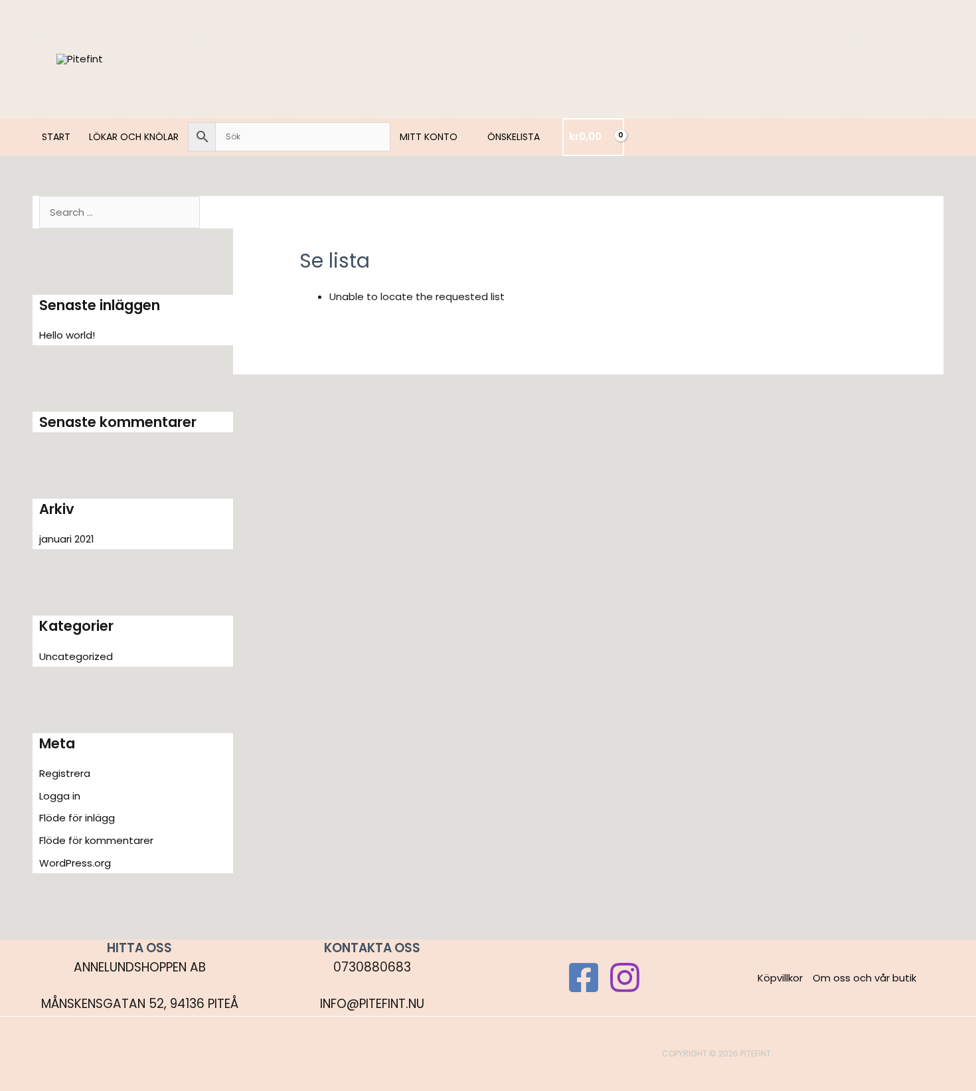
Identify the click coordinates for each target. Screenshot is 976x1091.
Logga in (59, 796)
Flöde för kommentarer (96, 840)
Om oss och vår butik (864, 978)
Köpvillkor (780, 978)
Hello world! (67, 335)
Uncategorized (76, 656)
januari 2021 (66, 539)
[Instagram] (624, 977)
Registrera (64, 773)
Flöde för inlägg (77, 818)
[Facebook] (583, 977)
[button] (463, 136)
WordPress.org (75, 863)
